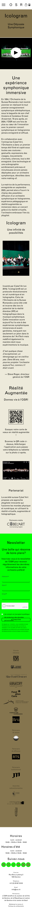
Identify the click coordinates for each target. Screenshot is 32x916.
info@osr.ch (16, 889)
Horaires (16, 836)
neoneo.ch (20, 904)
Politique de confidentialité (16, 906)
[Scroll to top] (27, 911)
